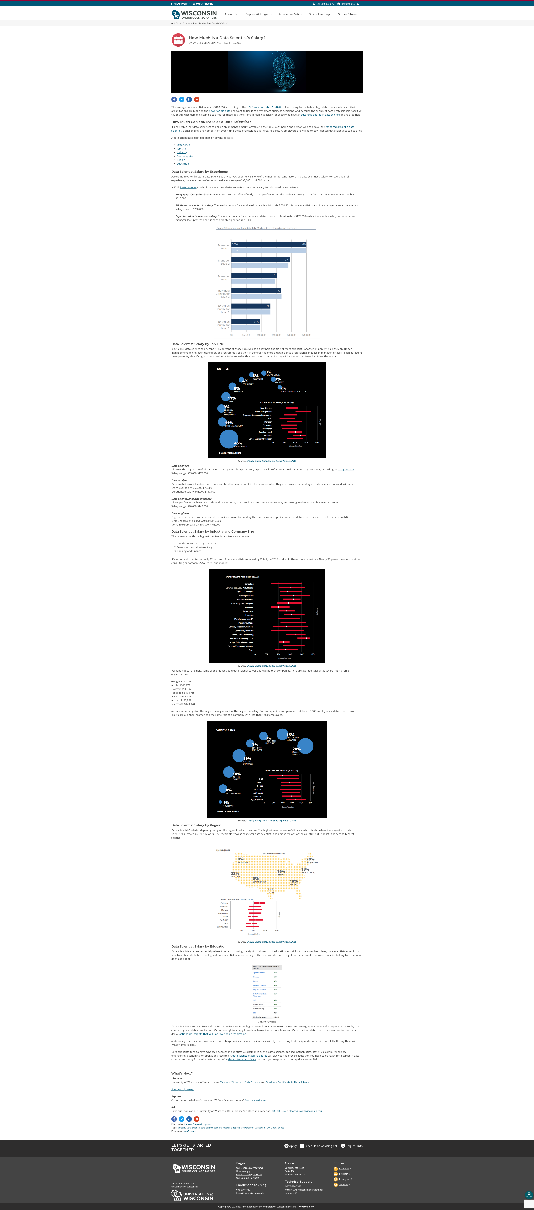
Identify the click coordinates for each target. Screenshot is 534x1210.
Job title (181, 148)
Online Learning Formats (249, 1174)
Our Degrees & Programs (249, 1167)
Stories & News (347, 14)
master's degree (231, 1127)
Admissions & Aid (289, 14)
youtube (343, 1184)
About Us (231, 14)
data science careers (211, 1127)
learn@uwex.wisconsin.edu (306, 1111)
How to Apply (243, 1171)
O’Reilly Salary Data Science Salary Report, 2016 (271, 460)
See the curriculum (256, 1100)
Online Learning (319, 14)
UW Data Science (275, 1127)
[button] (346, 4)
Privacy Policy (306, 1206)
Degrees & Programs (258, 14)
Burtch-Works (188, 187)
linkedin (343, 1173)
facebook (344, 1168)
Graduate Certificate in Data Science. (288, 1082)
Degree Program (202, 1124)
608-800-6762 (278, 1111)
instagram (344, 1179)
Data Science (193, 1127)
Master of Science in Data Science (240, 1082)
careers (181, 1127)
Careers (188, 1124)
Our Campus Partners (247, 1177)
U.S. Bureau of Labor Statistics (265, 107)
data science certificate (242, 1059)
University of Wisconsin (253, 1127)
